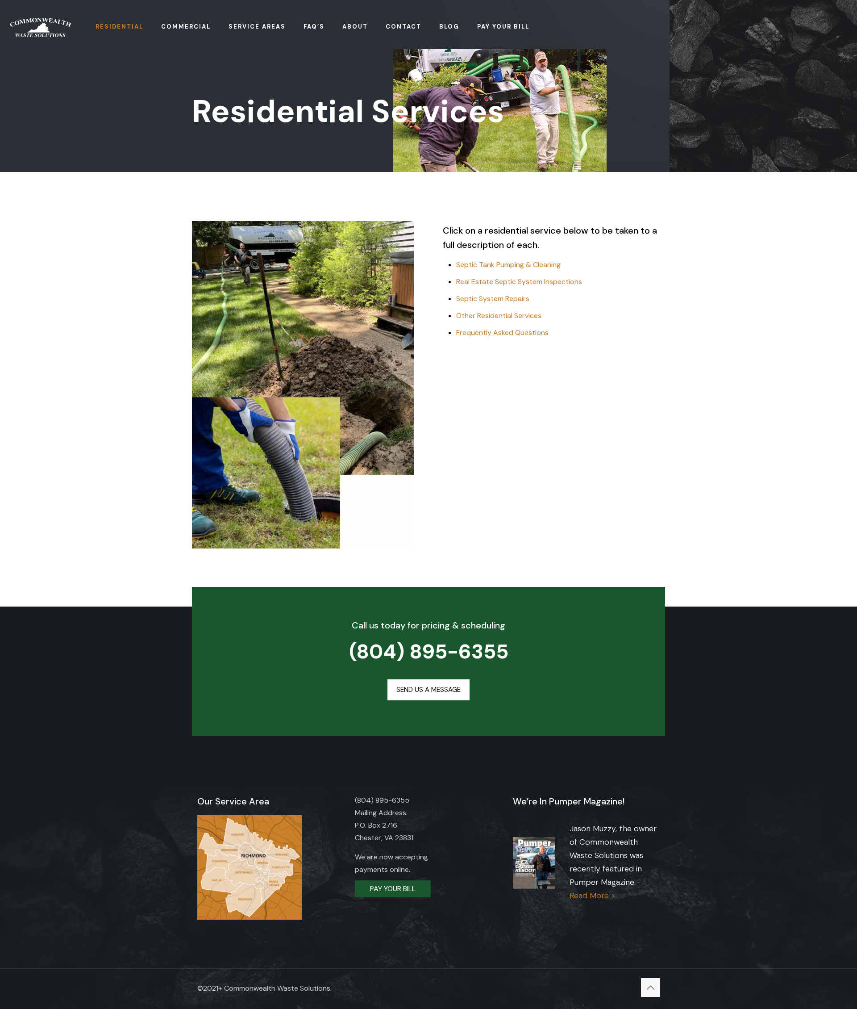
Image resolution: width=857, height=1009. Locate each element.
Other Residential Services (498, 315)
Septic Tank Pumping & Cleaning (508, 264)
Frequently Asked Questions (502, 332)
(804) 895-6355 (428, 651)
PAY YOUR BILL (393, 888)
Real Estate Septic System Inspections (519, 281)
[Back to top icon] (650, 987)
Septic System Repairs (492, 298)
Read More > (592, 895)
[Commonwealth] (41, 27)
